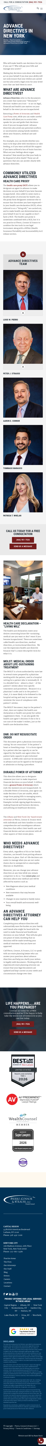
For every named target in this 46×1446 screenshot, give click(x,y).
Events (7, 1275)
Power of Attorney (22, 113)
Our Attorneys (10, 1265)
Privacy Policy (8, 1428)
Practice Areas (10, 1258)
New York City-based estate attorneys (22, 818)
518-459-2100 (16, 1235)
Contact (7, 1286)
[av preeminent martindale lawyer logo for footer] (23, 1099)
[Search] (37, 8)
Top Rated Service (27, 1331)
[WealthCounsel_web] (23, 1119)
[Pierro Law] (19, 8)
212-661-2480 (16, 1251)
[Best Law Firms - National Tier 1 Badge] (23, 1071)
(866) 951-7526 (35, 2)
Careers (7, 1279)
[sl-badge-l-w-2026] (23, 1140)
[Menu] (41, 8)
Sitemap (36, 1428)
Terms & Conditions (23, 1428)
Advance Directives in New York (18, 31)
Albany (10, 817)
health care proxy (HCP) (17, 185)
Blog (5, 1272)
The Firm (7, 1262)
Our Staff (7, 1268)
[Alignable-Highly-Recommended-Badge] (23, 1162)
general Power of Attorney (21, 785)
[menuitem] (37, 8)
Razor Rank (38, 1436)
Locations (8, 1282)
